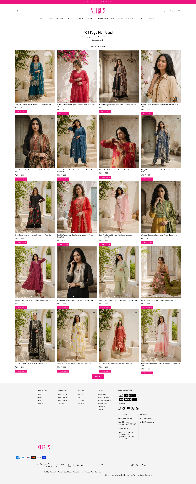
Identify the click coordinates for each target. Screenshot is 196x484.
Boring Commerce (146, 475)
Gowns (40, 397)
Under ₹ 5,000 (62, 394)
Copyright (101, 409)
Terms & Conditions (103, 397)
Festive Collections (126, 19)
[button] (31, 100)
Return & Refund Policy (104, 400)
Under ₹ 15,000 (62, 397)
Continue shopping (98, 40)
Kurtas (90, 19)
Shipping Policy (102, 403)
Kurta (39, 400)
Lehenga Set (103, 19)
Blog (79, 397)
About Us (80, 394)
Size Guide (81, 403)
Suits (70, 19)
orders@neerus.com (147, 422)
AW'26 (42, 19)
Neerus (152, 19)
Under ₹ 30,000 (62, 400)
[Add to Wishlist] (52, 52)
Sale (142, 19)
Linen (50, 19)
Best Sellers (60, 19)
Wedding (40, 403)
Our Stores (81, 400)
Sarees (80, 19)
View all (98, 376)
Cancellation (101, 406)
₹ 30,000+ (61, 403)
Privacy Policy (102, 394)
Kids (113, 19)
